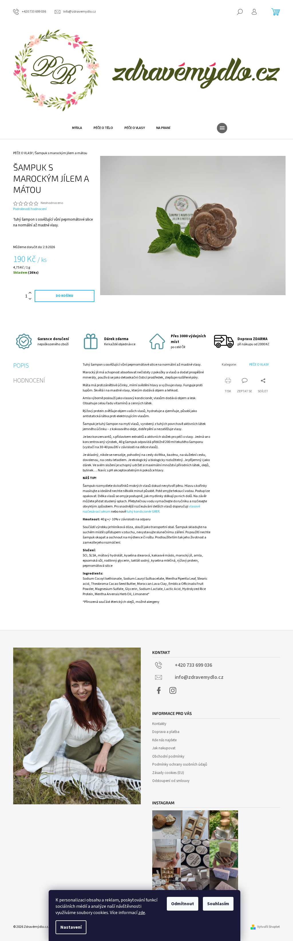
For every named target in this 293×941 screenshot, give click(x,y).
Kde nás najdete (164, 740)
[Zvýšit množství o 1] (30, 293)
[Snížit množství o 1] (30, 299)
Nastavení (71, 927)
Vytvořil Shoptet (268, 926)
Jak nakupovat (163, 748)
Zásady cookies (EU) (168, 772)
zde (141, 912)
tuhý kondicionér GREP (142, 511)
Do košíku (64, 295)
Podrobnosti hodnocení (30, 209)
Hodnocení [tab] (29, 380)
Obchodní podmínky (168, 756)
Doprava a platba (165, 731)
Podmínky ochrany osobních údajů (179, 764)
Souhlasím (218, 904)
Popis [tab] (21, 365)
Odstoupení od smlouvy (170, 780)
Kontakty (159, 723)
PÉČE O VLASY (259, 364)
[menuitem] (77, 128)
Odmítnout (182, 904)
